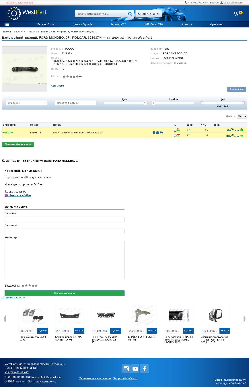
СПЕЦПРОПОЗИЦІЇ (13, 297)
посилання (180, 62)
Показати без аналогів (18, 144)
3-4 (188, 129)
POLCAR (7, 132)
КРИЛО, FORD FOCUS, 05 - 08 (142, 338)
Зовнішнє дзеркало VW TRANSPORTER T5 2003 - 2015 (214, 339)
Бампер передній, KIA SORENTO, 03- (68, 338)
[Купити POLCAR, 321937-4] (241, 129)
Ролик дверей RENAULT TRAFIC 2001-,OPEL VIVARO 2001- (179, 339)
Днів (124, 99)
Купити (42, 330)
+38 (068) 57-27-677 (17, 372)
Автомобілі (57, 85)
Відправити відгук (64, 293)
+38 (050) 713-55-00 (198, 2)
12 (145, 103)
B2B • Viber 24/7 (153, 24)
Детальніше (237, 89)
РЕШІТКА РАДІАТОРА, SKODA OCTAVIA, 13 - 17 (105, 339)
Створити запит (148, 13)
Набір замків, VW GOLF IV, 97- (33, 338)
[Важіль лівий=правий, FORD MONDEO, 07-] (24, 69)
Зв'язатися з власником (95, 378)
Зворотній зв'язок (125, 378)
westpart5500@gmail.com (46, 377)
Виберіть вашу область (20, 2)
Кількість (173, 99)
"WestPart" (21, 381)
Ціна (222, 99)
